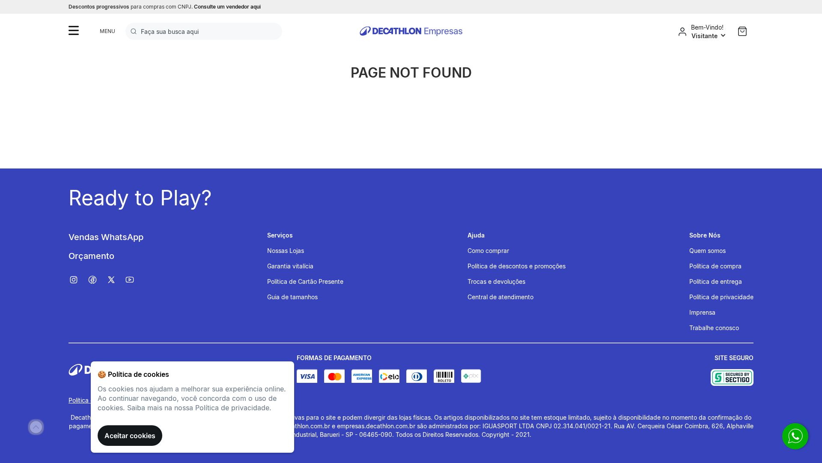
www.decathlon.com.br (297, 426)
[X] (115, 280)
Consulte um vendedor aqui (227, 6)
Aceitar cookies (129, 435)
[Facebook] (96, 280)
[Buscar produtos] (135, 31)
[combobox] (203, 31)
